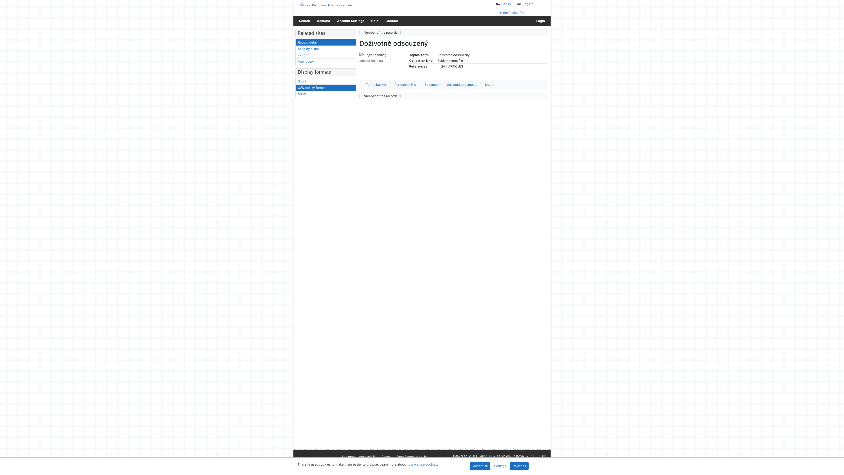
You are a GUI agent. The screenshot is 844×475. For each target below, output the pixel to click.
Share (488, 84)
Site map (348, 457)
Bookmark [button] (431, 84)
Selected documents (461, 84)
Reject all (519, 466)
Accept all (480, 466)
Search (304, 21)
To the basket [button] (375, 84)
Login (540, 21)
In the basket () (511, 13)
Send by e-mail (309, 49)
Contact (392, 21)
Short (302, 81)
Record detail (307, 42)
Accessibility (368, 457)
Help (374, 21)
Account (323, 21)
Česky (506, 4)
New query (306, 61)
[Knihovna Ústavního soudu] (326, 5)
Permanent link (404, 84)
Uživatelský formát (312, 88)
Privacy (387, 457)
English (527, 4)
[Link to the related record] (438, 66)
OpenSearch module (412, 457)
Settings (500, 466)
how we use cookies (422, 464)
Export (303, 55)
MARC (302, 94)
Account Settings (350, 21)
